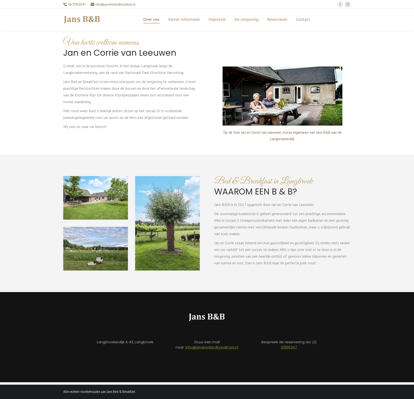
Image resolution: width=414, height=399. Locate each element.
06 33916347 (77, 4)
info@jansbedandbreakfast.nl (211, 347)
